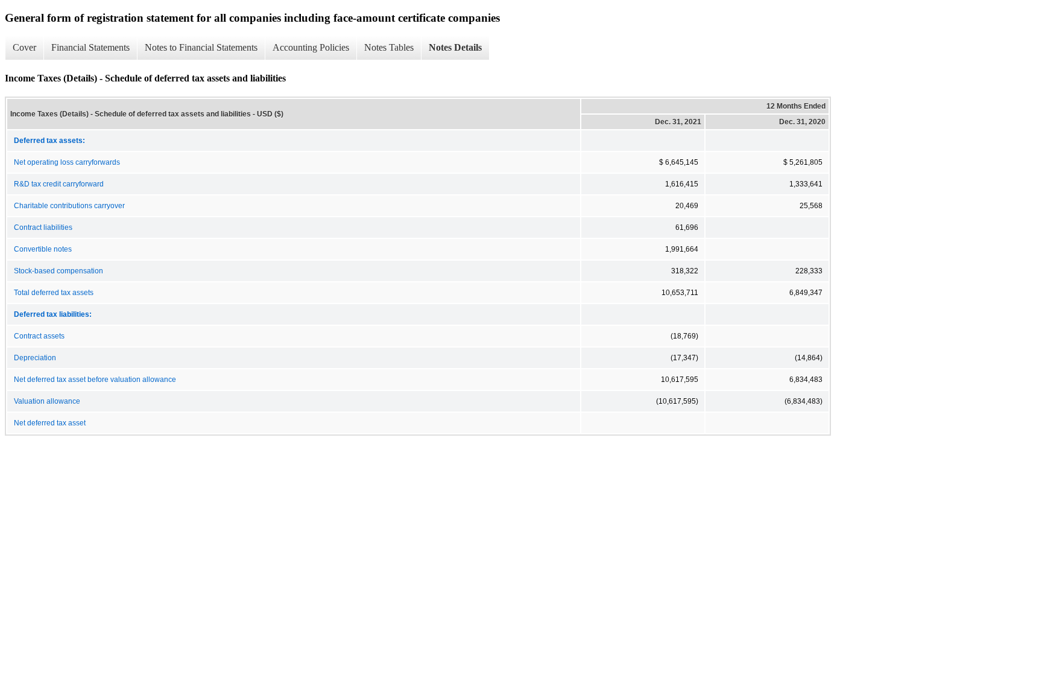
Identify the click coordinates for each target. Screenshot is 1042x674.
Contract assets (39, 336)
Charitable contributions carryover (69, 205)
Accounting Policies (311, 47)
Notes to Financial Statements (201, 47)
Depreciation (35, 357)
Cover (24, 47)
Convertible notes (43, 249)
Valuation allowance (47, 401)
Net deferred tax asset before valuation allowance (95, 379)
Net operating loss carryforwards (67, 162)
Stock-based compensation (58, 271)
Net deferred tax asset (50, 423)
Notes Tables (389, 47)
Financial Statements (90, 47)
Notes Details (455, 47)
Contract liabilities (43, 227)
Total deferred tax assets (53, 292)
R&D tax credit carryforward (59, 184)
